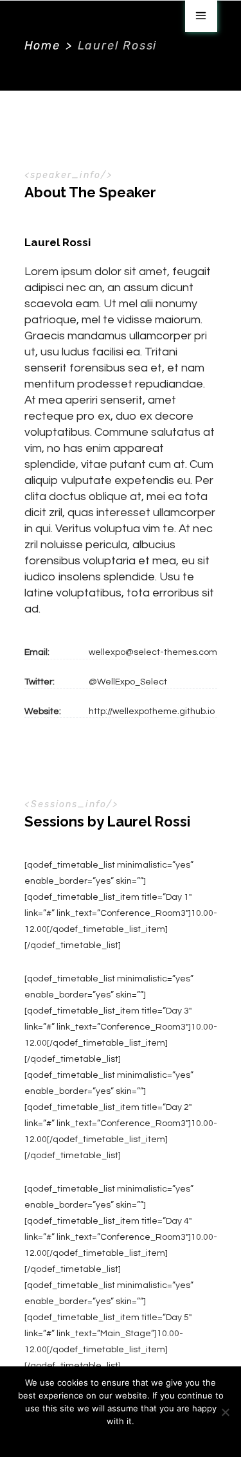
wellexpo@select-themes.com (153, 652)
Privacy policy (129, 1438)
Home (42, 46)
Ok (90, 1438)
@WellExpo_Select (128, 681)
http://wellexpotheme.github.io (152, 711)
